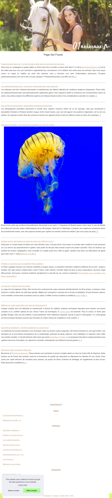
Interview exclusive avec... (12, 445)
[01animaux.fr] (56, 25)
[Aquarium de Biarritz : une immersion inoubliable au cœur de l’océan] (53, 175)
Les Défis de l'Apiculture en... (13, 450)
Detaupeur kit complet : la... (12, 420)
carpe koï (79, 295)
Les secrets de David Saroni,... (13, 415)
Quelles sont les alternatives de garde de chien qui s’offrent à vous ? (27, 241)
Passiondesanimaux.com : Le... (13, 454)
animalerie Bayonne (20, 353)
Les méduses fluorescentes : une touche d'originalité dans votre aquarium (29, 86)
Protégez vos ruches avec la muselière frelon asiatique (22, 264)
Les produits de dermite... (11, 440)
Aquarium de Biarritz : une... (12, 474)
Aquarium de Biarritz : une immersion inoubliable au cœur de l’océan (27, 125)
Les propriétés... (8, 459)
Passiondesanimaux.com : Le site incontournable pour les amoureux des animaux (32, 64)
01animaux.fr (48, 495)
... (75, 77)
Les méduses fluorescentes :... (13, 484)
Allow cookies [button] (31, 490)
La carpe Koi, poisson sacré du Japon (15, 286)
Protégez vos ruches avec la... (13, 435)
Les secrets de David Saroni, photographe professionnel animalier (26, 106)
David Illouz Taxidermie (59, 337)
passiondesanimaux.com (90, 67)
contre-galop (65, 312)
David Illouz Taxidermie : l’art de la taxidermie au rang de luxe (25, 328)
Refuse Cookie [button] (13, 490)
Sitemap (55, 495)
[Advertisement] (56, 385)
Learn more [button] (22, 485)
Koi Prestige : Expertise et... (12, 479)
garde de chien (26, 254)
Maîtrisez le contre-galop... (12, 464)
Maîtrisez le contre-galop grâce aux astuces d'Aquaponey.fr (24, 305)
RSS (71, 495)
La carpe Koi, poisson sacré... (13, 489)
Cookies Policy (64, 495)
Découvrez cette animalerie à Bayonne (16, 350)
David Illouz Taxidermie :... (12, 430)
